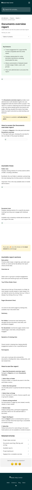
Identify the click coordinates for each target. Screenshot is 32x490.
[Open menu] (29, 3)
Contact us (14, 482)
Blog (19, 482)
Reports (18, 18)
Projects (12, 18)
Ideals (8, 482)
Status (23, 482)
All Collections (4, 18)
